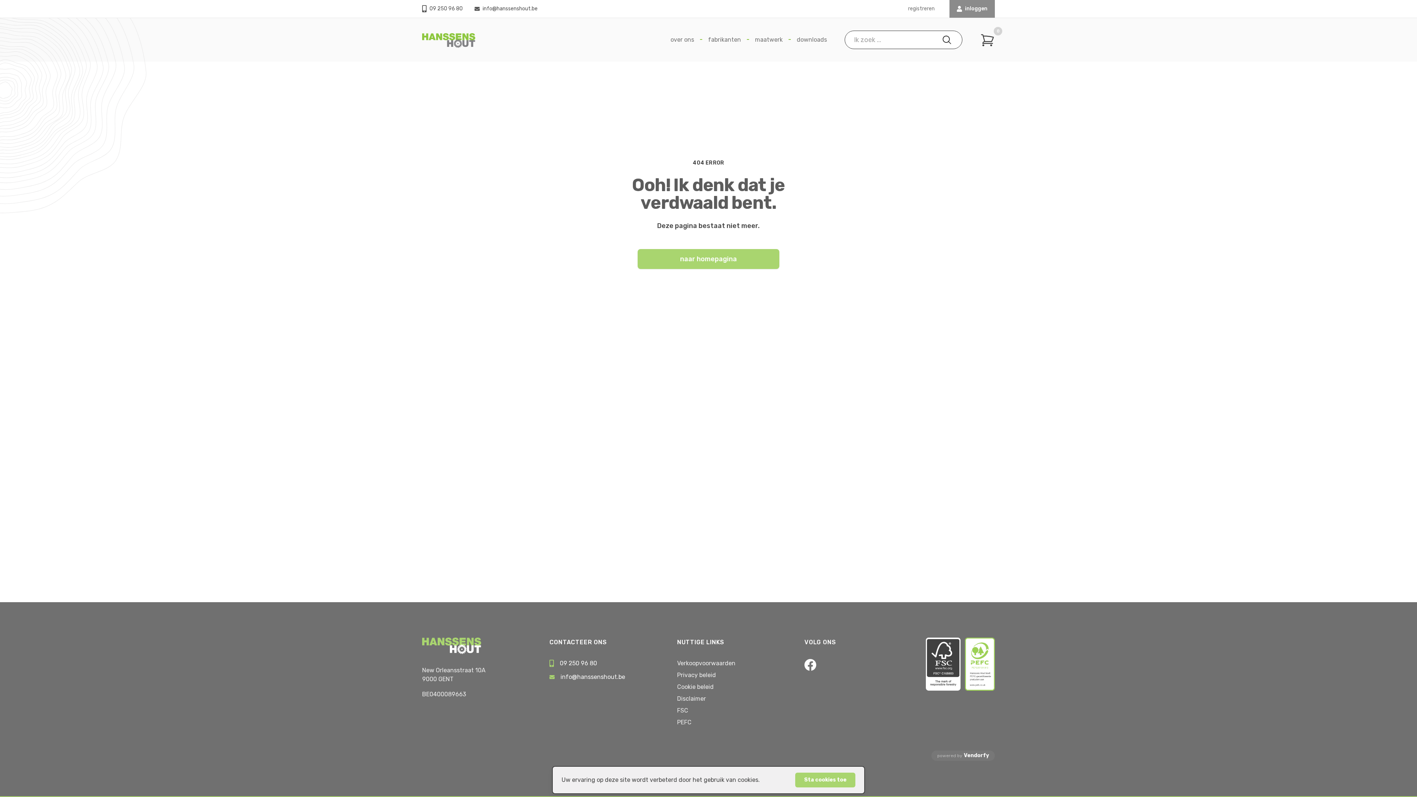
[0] (987, 40)
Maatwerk (769, 39)
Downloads (812, 39)
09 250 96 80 (446, 9)
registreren (921, 9)
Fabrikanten (724, 39)
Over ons (682, 39)
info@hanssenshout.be (510, 9)
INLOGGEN (976, 9)
